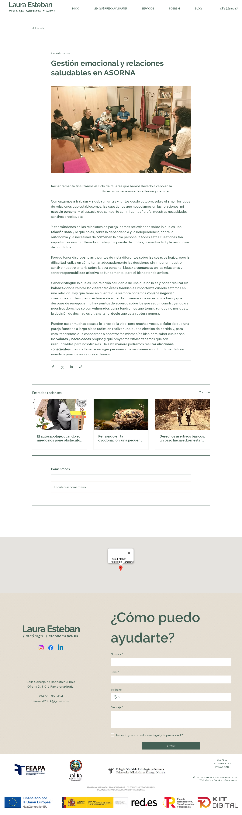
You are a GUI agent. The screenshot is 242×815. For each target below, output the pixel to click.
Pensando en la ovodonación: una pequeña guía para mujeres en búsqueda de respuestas (120, 438)
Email (115, 672)
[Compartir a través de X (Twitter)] (62, 367)
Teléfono (116, 689)
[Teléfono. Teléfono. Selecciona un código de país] (117, 697)
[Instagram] (41, 647)
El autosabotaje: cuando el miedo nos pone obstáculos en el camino (59, 438)
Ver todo (204, 392)
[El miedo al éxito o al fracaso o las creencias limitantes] (59, 414)
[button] (110, 8)
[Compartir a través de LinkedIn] (71, 367)
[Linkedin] (60, 647)
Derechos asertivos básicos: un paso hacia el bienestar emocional (182, 438)
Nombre (117, 654)
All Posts (38, 28)
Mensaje (117, 707)
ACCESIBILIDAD (222, 763)
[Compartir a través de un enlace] (80, 367)
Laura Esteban (30, 4)
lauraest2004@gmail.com (51, 701)
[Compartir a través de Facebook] (53, 367)
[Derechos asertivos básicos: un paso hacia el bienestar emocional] (182, 414)
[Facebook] (50, 647)
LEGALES (222, 759)
